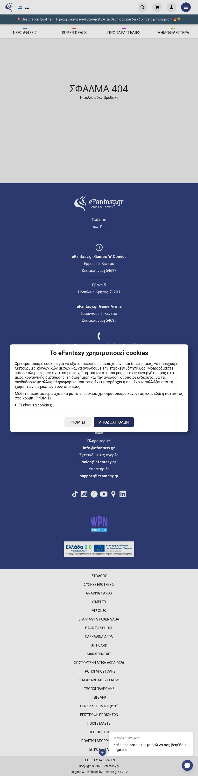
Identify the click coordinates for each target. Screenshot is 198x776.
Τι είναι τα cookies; (35, 405)
